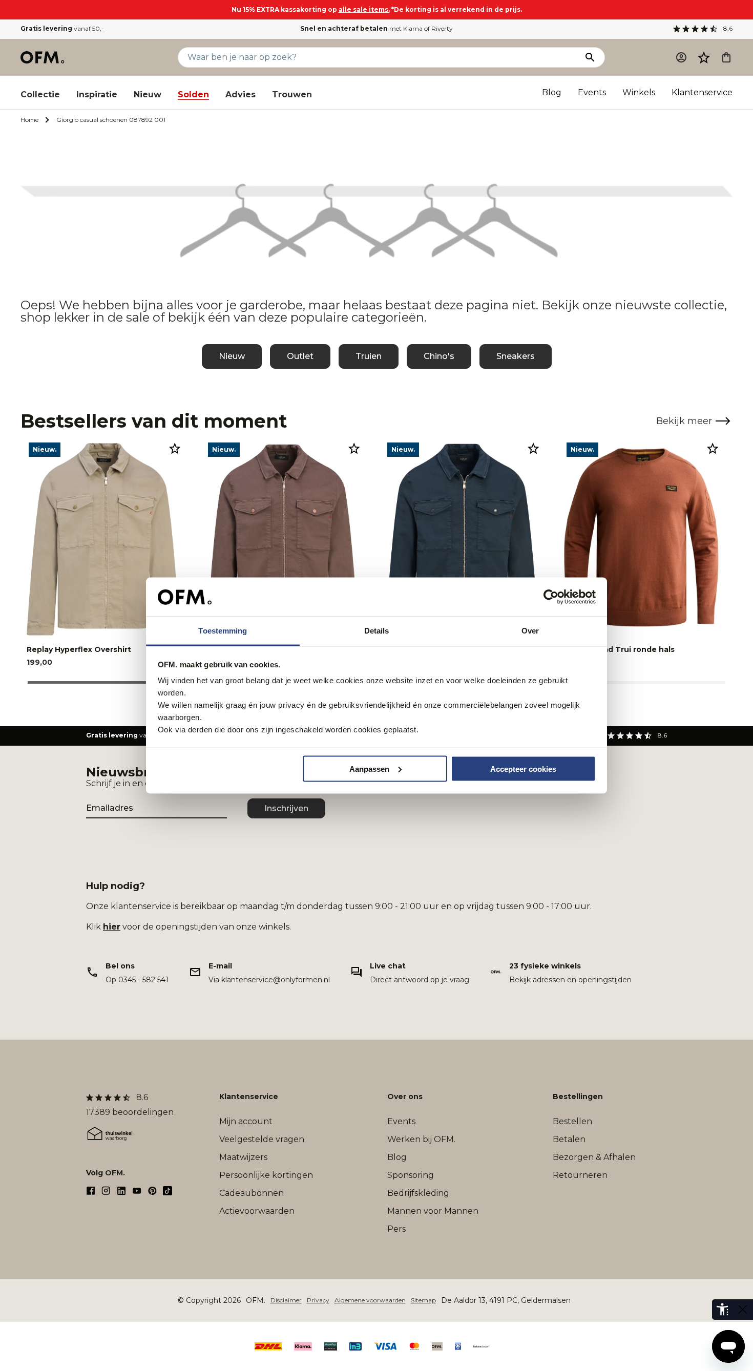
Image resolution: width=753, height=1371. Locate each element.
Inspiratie (96, 94)
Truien (368, 356)
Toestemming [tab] (222, 630)
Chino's (439, 356)
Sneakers (515, 356)
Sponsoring (410, 1175)
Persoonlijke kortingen (266, 1175)
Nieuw (147, 94)
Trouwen (292, 94)
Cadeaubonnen (251, 1193)
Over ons (405, 1096)
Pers (396, 1229)
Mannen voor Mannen (432, 1211)
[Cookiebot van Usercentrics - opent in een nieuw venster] (551, 597)
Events (592, 92)
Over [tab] (530, 630)
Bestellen (572, 1121)
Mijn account (246, 1121)
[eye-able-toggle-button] (743, 1309)
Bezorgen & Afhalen (594, 1157)
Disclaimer (286, 1300)
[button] (704, 57)
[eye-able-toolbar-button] (722, 1309)
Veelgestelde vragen (261, 1139)
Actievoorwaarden (257, 1211)
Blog (551, 92)
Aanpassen (369, 768)
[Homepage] (43, 57)
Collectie (40, 94)
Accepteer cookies (523, 768)
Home (29, 119)
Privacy (318, 1300)
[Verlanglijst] (704, 57)
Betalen (569, 1139)
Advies (240, 94)
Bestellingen (578, 1096)
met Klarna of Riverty (376, 28)
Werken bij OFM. (421, 1139)
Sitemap (423, 1300)
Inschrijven (286, 808)
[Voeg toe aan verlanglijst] (174, 448)
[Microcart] (726, 57)
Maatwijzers (243, 1157)
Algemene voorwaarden (370, 1300)
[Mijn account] (681, 57)
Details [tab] (376, 630)
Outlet (300, 356)
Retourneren (580, 1175)
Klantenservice (702, 92)
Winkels (638, 92)
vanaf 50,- (62, 28)
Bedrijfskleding (418, 1193)
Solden (193, 94)
